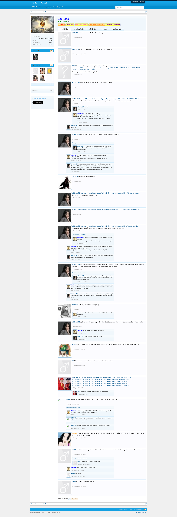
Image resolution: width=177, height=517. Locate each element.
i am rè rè (75, 176)
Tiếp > (76, 498)
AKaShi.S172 (76, 82)
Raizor (74, 66)
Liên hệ (121, 509)
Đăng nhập (135, 1)
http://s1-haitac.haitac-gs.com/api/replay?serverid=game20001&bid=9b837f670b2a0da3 (103, 377)
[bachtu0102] (49, 71)
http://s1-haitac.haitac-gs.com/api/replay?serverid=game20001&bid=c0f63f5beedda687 (100, 383)
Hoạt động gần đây (79, 29)
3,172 (50, 44)
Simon (74, 450)
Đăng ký (141, 1)
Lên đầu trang (139, 509)
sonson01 (75, 33)
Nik (73, 361)
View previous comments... (79, 143)
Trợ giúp (126, 509)
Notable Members (36, 7)
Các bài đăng (92, 29)
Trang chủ (132, 509)
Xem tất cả (50, 84)
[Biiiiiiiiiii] (49, 78)
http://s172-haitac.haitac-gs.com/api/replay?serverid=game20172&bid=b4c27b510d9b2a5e (109, 99)
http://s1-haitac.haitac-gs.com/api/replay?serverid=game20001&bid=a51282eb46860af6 (100, 379)
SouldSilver (75, 49)
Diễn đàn (34, 3)
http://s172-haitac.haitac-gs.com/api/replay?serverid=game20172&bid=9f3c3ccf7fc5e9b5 (109, 226)
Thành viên (44, 3)
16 (51, 65)
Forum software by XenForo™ (45, 512)
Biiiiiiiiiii (68, 399)
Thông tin (104, 29)
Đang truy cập (47, 7)
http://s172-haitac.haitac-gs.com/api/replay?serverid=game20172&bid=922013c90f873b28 (109, 209)
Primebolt (75, 305)
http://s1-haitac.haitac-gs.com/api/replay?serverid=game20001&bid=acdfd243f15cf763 (100, 381)
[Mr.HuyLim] (42, 78)
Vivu (73, 377)
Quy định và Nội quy (141, 512)
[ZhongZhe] (42, 71)
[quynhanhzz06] (35, 71)
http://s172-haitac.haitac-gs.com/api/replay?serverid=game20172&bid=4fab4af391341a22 (109, 193)
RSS (145, 509)
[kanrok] (35, 57)
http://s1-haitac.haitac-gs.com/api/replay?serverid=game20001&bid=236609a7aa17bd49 (100, 385)
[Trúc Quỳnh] (35, 78)
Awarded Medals (116, 29)
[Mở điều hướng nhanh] (146, 12)
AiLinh (74, 344)
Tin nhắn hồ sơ (65, 29)
